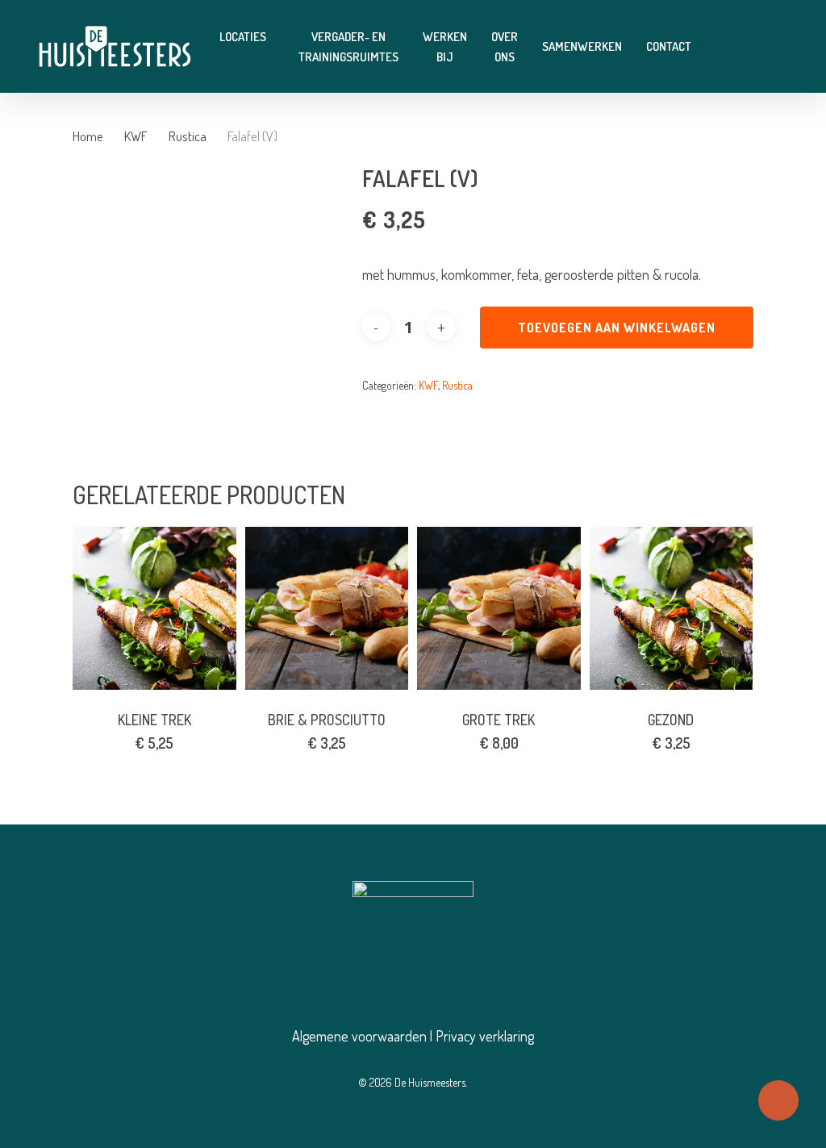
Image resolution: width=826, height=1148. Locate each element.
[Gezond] (671, 609)
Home (88, 135)
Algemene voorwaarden (359, 1036)
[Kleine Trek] (154, 609)
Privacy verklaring (485, 1036)
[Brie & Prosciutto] (327, 609)
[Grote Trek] (499, 609)
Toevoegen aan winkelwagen (616, 327)
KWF (136, 135)
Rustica (187, 135)
